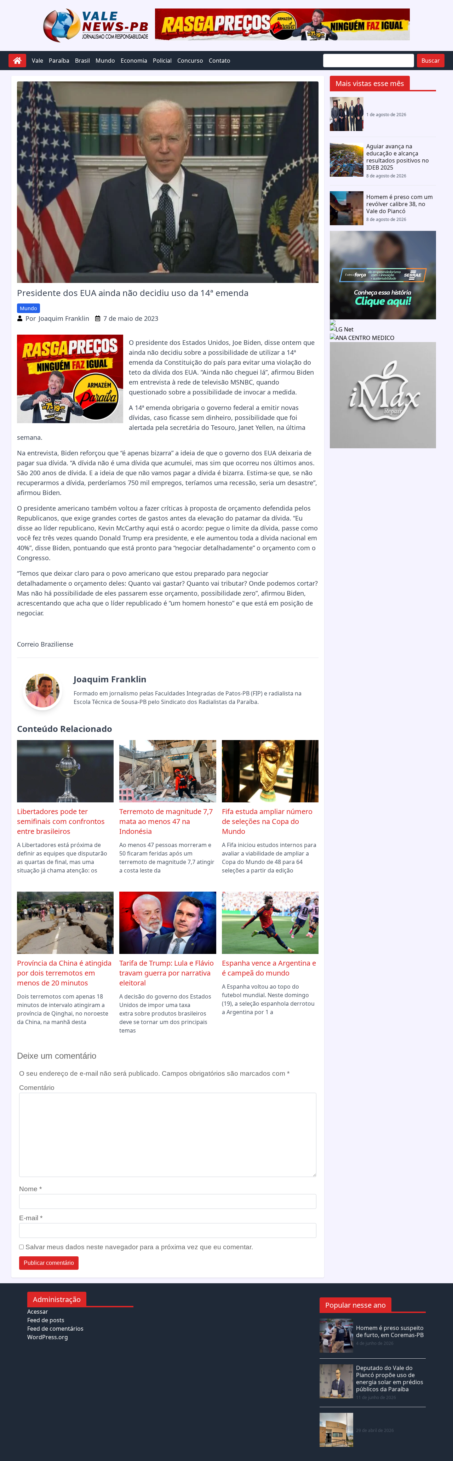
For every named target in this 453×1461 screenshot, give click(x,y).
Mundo (105, 60)
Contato (219, 60)
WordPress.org (47, 1337)
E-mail (30, 1218)
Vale (37, 60)
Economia (134, 60)
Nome (30, 1189)
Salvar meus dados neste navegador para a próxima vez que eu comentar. (139, 1247)
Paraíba (59, 60)
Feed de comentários (55, 1328)
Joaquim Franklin (64, 318)
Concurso (190, 60)
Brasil (82, 60)
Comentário (37, 1087)
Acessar (37, 1311)
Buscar (431, 60)
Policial (162, 60)
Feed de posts (45, 1320)
